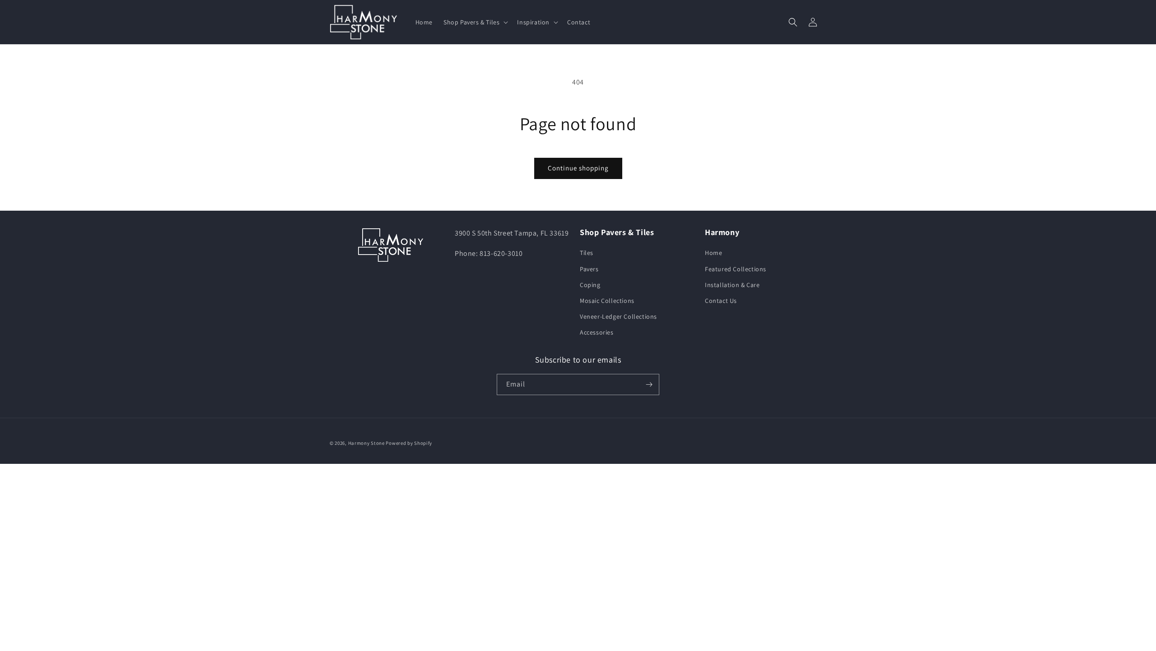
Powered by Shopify (409, 443)
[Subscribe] (649, 384)
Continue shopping (578, 168)
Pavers (589, 269)
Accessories (597, 332)
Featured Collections (735, 269)
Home (713, 253)
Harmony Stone (366, 443)
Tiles (586, 253)
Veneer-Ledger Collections (618, 316)
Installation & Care (732, 285)
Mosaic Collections (607, 301)
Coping (590, 285)
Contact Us (721, 301)
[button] (475, 22)
